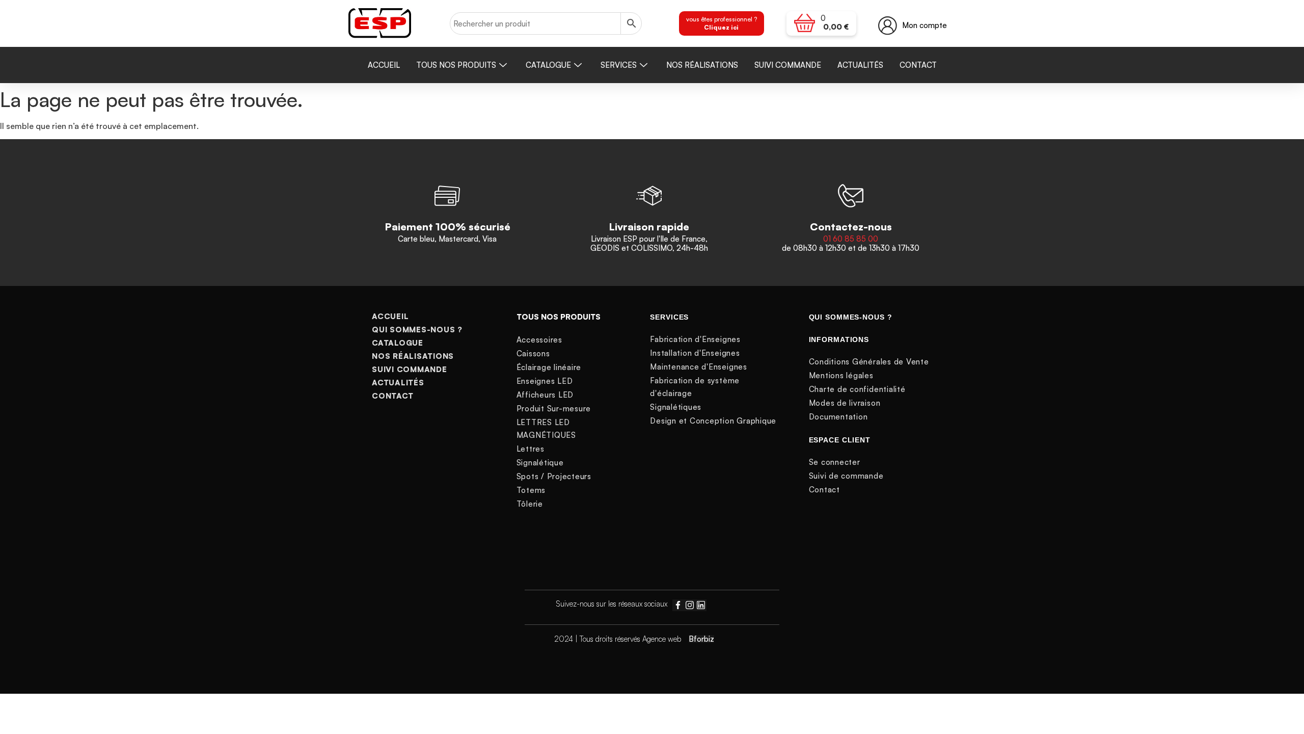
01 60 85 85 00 (850, 239)
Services (619, 65)
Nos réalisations (702, 65)
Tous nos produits (456, 65)
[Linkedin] (701, 605)
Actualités (860, 65)
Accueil (384, 65)
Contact (918, 65)
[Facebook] (678, 605)
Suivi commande (787, 65)
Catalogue (548, 65)
